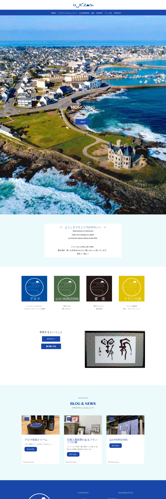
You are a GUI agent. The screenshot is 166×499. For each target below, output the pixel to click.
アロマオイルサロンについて (67, 13)
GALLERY (99, 13)
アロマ (27, 419)
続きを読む (31, 449)
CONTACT (117, 13)
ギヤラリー (51, 339)
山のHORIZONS (84, 13)
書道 (92, 13)
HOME (47, 13)
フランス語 (108, 13)
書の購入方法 (51, 346)
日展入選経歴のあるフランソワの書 (83, 439)
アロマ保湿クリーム (41, 439)
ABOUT (53, 13)
